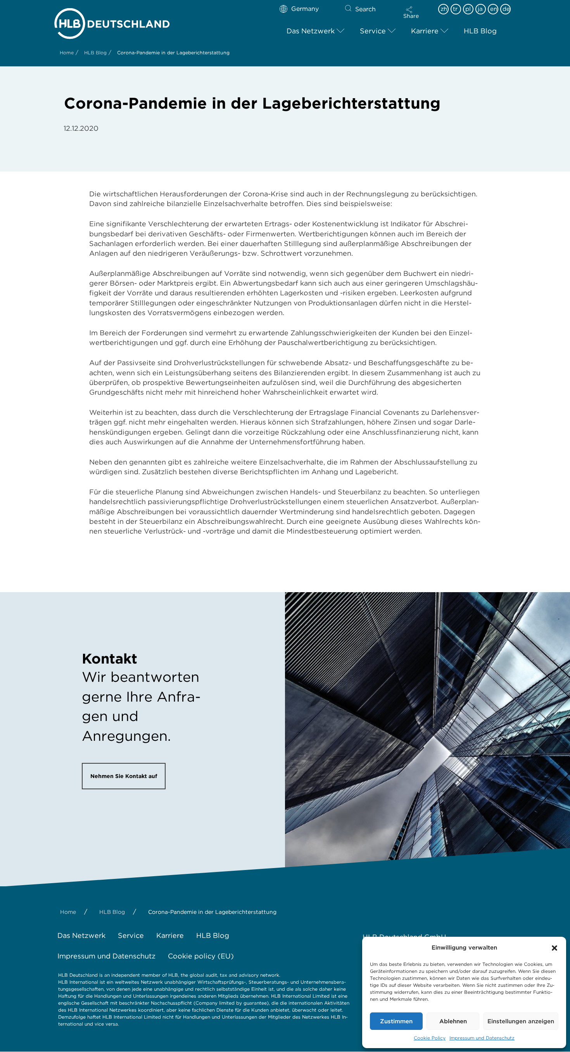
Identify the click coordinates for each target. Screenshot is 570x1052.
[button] (554, 948)
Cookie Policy (430, 1038)
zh (443, 8)
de (506, 8)
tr (455, 8)
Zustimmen (396, 1021)
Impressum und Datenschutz (482, 1038)
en (493, 8)
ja (480, 8)
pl (468, 8)
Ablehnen (453, 1021)
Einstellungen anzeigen (520, 1021)
